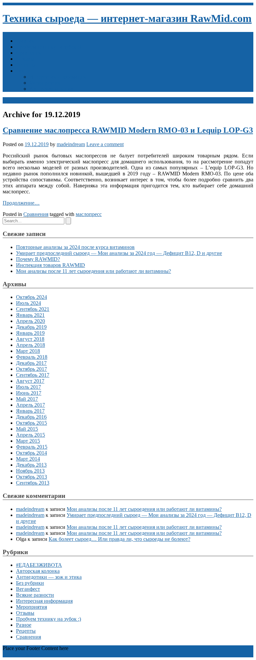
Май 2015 (27, 429)
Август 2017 (30, 381)
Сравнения (28, 53)
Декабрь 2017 (31, 363)
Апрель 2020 (30, 321)
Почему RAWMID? (38, 259)
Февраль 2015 (31, 447)
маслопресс (89, 214)
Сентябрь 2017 (32, 375)
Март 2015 (28, 441)
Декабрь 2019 (31, 327)
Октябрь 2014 (31, 453)
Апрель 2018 (30, 345)
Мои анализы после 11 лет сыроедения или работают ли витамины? (93, 271)
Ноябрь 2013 (30, 471)
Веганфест (28, 589)
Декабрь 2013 (31, 465)
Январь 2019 (30, 333)
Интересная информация (57, 77)
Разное (23, 71)
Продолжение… (21, 203)
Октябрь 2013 (31, 477)
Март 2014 (28, 459)
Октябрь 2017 (31, 369)
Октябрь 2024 (31, 297)
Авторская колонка (51, 89)
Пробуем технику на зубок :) (48, 47)
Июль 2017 (28, 387)
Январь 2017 (30, 411)
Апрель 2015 (30, 435)
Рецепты (26, 65)
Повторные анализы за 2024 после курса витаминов (75, 247)
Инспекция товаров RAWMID (50, 265)
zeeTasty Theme (20, 654)
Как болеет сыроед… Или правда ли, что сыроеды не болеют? (119, 539)
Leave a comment (105, 144)
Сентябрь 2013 (32, 483)
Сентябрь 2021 (32, 309)
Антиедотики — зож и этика (49, 577)
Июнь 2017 (28, 393)
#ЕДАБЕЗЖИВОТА (39, 565)
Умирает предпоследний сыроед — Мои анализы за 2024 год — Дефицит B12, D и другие (119, 253)
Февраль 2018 (31, 357)
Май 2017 (27, 399)
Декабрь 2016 (31, 417)
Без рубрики (30, 583)
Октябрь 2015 (31, 423)
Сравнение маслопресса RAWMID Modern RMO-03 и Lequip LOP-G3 (128, 130)
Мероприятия (44, 83)
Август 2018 (30, 339)
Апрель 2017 (30, 405)
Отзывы (25, 59)
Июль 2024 (28, 303)
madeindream (71, 144)
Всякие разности (35, 595)
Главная (25, 41)
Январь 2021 (30, 315)
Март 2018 (28, 351)
